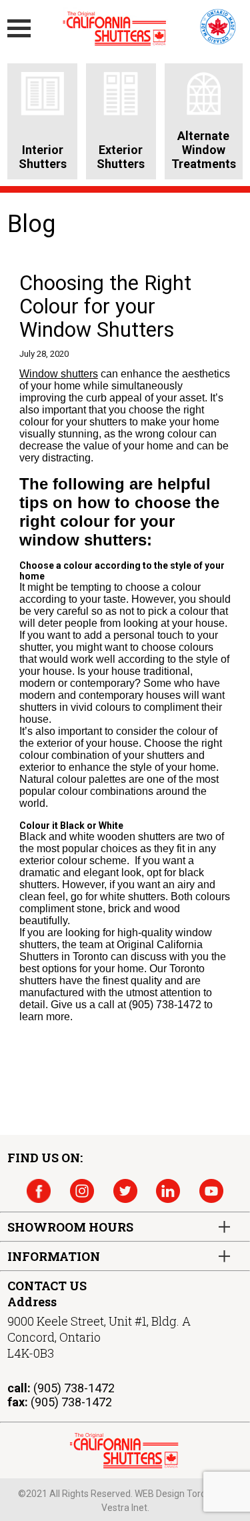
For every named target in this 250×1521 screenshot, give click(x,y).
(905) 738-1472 (74, 1388)
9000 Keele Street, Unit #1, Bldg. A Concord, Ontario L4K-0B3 (99, 1337)
